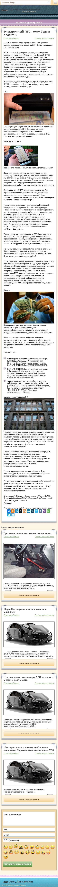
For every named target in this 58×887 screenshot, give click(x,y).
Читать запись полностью (29, 595)
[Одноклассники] (12, 510)
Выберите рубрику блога (29, 22)
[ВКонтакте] (9, 510)
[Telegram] (12, 514)
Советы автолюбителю (44, 38)
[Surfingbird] (36, 510)
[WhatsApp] (48, 510)
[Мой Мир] (16, 510)
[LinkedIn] (28, 510)
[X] (20, 510)
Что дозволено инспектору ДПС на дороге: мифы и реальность (29, 678)
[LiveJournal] (32, 510)
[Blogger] (24, 510)
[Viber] (44, 510)
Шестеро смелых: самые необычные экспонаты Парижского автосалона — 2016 (29, 748)
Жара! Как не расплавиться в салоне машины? (25, 610)
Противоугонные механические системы (27, 533)
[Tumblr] (40, 510)
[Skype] (9, 514)
